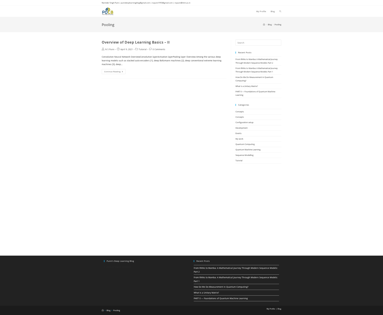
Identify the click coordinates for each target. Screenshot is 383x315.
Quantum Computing (245, 144)
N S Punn (109, 49)
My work (239, 138)
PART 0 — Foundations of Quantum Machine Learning (221, 298)
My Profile (271, 309)
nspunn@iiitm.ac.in (182, 2)
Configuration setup (244, 122)
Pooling (278, 24)
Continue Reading (115, 72)
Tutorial (143, 49)
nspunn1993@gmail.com (162, 2)
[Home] (264, 24)
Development (241, 128)
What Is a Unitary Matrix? (246, 86)
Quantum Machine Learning (247, 149)
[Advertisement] (258, 188)
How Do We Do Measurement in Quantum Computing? (221, 286)
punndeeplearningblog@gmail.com (135, 2)
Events (238, 133)
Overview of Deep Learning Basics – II (136, 42)
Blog (279, 309)
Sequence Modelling (244, 155)
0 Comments (159, 49)
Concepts (239, 111)
